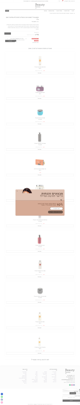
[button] (2, 394)
